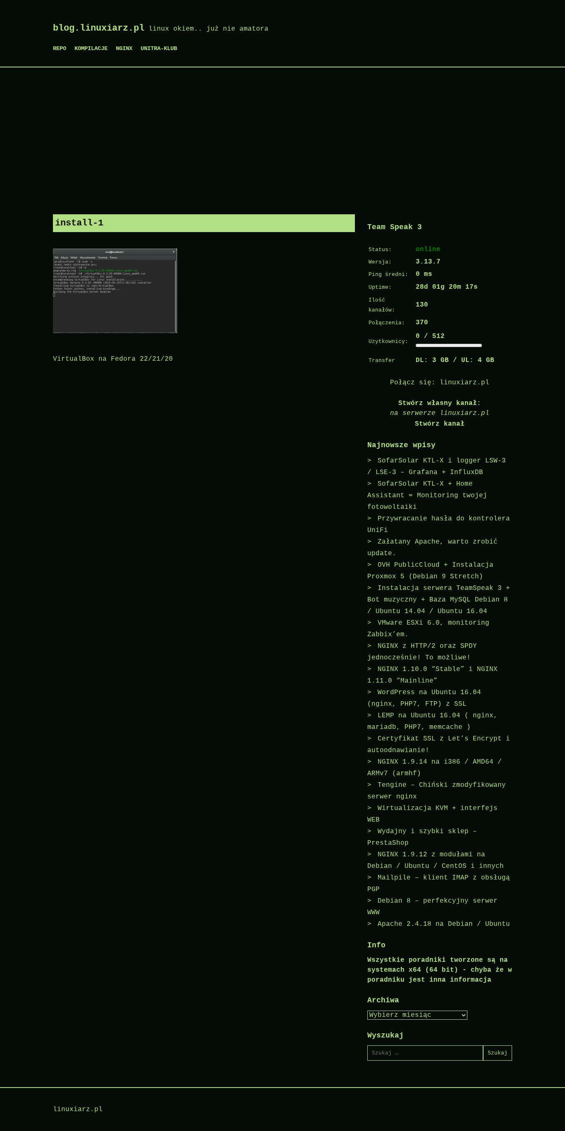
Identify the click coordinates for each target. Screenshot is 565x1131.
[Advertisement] (282, 138)
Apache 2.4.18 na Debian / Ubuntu (444, 924)
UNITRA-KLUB (159, 48)
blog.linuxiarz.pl (98, 28)
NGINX (124, 48)
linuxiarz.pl (464, 382)
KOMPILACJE (91, 48)
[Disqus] (204, 478)
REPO (59, 48)
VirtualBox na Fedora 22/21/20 (113, 359)
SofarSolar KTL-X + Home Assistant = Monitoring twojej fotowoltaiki (427, 495)
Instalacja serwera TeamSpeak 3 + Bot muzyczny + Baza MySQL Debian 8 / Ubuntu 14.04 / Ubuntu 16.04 (438, 600)
